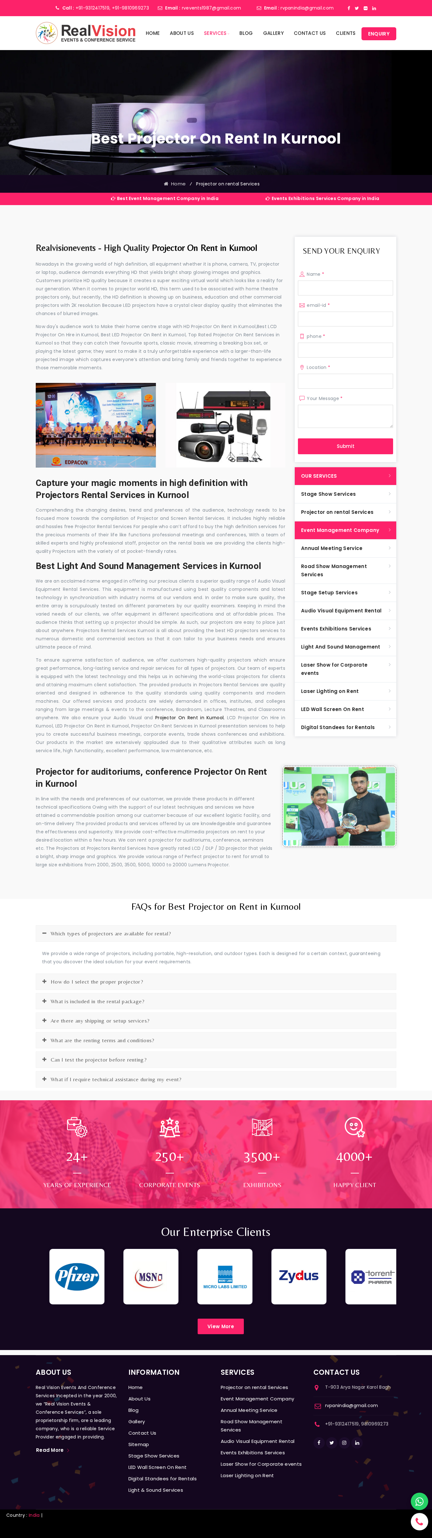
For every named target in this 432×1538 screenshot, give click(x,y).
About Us (182, 33)
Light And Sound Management (340, 646)
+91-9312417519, (93, 8)
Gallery (273, 33)
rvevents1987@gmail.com (211, 8)
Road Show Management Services (334, 570)
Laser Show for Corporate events (334, 669)
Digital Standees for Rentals (338, 727)
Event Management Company (340, 530)
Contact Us (310, 33)
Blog (246, 33)
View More (220, 1326)
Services (215, 33)
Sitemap (138, 1444)
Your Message (325, 398)
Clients (345, 33)
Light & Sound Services (155, 1490)
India (34, 1515)
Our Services (319, 476)
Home (153, 33)
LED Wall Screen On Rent (332, 709)
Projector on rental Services (337, 512)
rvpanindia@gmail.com (307, 8)
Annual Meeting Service (332, 548)
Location (318, 367)
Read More (50, 1450)
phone (316, 336)
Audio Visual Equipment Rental (341, 610)
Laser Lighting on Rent (330, 691)
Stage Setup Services (329, 592)
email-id (318, 305)
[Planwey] (85, 32)
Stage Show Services (328, 494)
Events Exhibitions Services (336, 628)
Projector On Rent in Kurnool (204, 247)
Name (315, 274)
